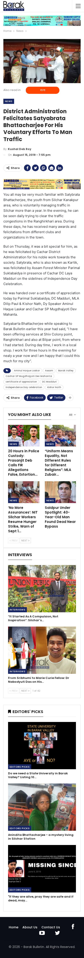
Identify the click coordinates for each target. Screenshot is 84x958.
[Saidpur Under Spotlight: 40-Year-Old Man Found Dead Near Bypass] (60, 492)
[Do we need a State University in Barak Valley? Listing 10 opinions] (42, 745)
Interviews (17, 609)
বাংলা (42, 90)
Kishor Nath (54, 387)
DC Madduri (49, 381)
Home (13, 927)
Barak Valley (65, 370)
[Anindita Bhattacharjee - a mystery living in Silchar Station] (42, 807)
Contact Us (50, 927)
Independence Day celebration (24, 387)
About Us (29, 927)
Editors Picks (20, 767)
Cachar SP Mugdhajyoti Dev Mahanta (29, 376)
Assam (49, 370)
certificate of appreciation (21, 381)
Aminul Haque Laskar (27, 370)
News (9, 101)
